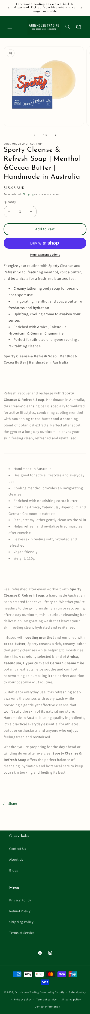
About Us (16, 859)
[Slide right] (55, 135)
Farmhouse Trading (27, 992)
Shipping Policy (21, 922)
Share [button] (12, 803)
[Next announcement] (81, 8)
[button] (9, 26)
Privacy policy (22, 1000)
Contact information (47, 1007)
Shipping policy (71, 1000)
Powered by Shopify (52, 992)
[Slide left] (35, 135)
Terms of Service (22, 932)
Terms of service (46, 1000)
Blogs (13, 870)
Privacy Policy (20, 900)
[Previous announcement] (9, 8)
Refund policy (77, 992)
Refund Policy (19, 911)
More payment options (45, 255)
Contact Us (17, 848)
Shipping (28, 194)
